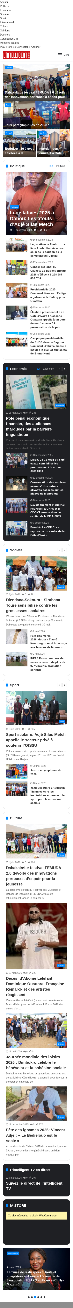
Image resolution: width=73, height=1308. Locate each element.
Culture (4, 26)
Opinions (5, 30)
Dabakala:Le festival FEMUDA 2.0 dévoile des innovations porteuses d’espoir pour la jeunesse (36, 97)
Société (4, 14)
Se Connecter (20, 46)
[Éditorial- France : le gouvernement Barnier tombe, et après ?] (36, 1269)
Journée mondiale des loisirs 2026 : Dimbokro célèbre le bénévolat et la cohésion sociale (36, 1062)
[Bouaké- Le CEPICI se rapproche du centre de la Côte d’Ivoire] (16, 528)
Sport (3, 18)
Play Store (6, 46)
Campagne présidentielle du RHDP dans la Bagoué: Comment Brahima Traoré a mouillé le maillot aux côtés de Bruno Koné (48, 346)
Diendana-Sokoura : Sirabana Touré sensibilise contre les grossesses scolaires (33, 605)
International (7, 22)
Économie (5, 10)
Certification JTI (9, 38)
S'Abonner (34, 46)
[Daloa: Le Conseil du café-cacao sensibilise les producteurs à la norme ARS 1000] (16, 460)
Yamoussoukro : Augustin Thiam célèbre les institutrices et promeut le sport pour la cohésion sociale (47, 795)
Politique (5, 6)
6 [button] (44, 1297)
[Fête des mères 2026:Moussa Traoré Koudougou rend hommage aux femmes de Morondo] (16, 636)
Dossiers (5, 34)
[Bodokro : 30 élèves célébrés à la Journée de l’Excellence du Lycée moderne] (19, 143)
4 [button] (38, 1297)
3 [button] (35, 1297)
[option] (36, 110)
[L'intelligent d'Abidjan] (16, 55)
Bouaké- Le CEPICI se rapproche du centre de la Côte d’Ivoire (47, 531)
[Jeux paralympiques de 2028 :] (36, 115)
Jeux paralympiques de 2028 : (27, 125)
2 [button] (32, 1297)
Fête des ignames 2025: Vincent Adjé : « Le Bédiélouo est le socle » (35, 1135)
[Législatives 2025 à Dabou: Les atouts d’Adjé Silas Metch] (36, 203)
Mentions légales (9, 42)
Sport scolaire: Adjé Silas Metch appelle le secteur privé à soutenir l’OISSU (36, 740)
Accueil (4, 2)
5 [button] (41, 1297)
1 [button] (29, 1297)
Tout (50, 166)
